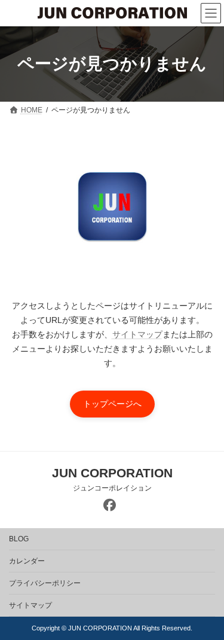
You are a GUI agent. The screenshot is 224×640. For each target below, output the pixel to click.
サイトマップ (137, 334)
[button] (112, 404)
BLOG (19, 539)
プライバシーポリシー (45, 583)
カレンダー (27, 561)
